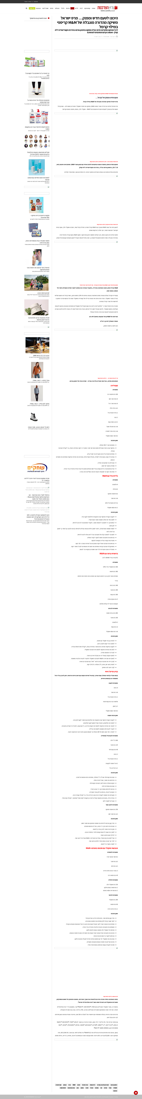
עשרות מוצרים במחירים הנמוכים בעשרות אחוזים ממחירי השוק (37, 245)
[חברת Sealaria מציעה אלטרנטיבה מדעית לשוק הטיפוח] (36, 307)
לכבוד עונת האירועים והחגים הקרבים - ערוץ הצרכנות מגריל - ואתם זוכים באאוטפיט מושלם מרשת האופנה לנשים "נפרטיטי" (37, 522)
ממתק (64, 1085)
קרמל (91, 1088)
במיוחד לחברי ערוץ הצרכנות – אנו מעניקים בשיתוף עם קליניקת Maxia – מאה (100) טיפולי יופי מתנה (38, 497)
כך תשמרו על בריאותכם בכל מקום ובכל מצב (37, 74)
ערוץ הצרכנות (71, 1088)
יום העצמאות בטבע (43, 293)
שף (101, 1088)
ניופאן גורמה (114, 1085)
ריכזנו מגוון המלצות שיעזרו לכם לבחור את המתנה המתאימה (38, 182)
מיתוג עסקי (86, 1097)
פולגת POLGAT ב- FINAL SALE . (39, 404)
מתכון (82, 1088)
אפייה (105, 1088)
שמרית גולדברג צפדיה (103, 1085)
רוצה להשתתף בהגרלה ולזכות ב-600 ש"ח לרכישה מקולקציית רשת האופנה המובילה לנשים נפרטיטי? (38, 517)
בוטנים (96, 1088)
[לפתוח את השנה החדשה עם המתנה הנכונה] (36, 167)
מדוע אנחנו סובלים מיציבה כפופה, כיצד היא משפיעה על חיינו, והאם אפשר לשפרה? (36, 104)
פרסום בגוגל (98, 1097)
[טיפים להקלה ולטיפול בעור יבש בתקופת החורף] (36, 117)
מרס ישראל (85, 1085)
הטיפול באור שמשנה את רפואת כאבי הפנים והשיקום (38, 269)
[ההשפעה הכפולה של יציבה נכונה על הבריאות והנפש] (36, 90)
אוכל (110, 1088)
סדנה (78, 1085)
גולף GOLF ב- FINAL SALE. (41, 380)
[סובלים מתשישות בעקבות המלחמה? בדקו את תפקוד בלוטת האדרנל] (36, 142)
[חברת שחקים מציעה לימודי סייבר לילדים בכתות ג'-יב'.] (36, 468)
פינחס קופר (63, 1088)
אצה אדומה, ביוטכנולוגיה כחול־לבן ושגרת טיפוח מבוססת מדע (38, 322)
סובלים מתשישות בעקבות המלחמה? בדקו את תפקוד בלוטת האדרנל (38, 153)
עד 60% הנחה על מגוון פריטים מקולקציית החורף (38, 382)
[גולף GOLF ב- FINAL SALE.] (36, 370)
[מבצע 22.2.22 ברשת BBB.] (36, 345)
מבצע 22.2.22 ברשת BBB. (41, 355)
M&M (74, 1085)
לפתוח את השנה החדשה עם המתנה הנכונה (38, 179)
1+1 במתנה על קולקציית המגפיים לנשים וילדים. (38, 429)
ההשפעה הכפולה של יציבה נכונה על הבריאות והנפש (38, 101)
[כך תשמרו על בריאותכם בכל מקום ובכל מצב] (36, 63)
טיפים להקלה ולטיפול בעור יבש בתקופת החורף (37, 128)
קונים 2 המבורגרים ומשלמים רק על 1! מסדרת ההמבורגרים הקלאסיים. (39, 357)
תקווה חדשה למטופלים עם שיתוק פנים (40, 271)
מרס (69, 1085)
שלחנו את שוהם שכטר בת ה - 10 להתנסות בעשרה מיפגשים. (38, 482)
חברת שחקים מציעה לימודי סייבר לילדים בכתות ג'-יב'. (37, 479)
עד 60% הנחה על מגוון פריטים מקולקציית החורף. (38, 405)
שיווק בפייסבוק (92, 1097)
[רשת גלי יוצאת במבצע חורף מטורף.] (36, 417)
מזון (78, 1088)
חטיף (87, 1088)
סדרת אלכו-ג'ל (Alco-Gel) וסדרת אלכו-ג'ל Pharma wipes (39, 77)
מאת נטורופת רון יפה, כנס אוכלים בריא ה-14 (39, 156)
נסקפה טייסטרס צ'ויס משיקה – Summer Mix (39, 216)
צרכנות (115, 1090)
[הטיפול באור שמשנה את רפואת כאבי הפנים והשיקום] (36, 257)
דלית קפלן (92, 1085)
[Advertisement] (88, 45)
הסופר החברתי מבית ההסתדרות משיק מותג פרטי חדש (37, 242)
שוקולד (115, 1088)
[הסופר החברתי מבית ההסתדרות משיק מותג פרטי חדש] (36, 230)
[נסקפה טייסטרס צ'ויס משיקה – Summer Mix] (36, 205)
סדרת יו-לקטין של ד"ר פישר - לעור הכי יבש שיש (38, 130)
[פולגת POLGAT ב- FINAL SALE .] (36, 393)
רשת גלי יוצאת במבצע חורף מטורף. (38, 427)
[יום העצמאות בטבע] (36, 283)
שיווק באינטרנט (105, 1097)
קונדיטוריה (58, 1085)
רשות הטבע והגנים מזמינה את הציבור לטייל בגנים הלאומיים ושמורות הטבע (38, 295)
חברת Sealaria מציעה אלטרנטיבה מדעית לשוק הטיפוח (38, 319)
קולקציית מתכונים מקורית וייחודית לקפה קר (39, 219)
